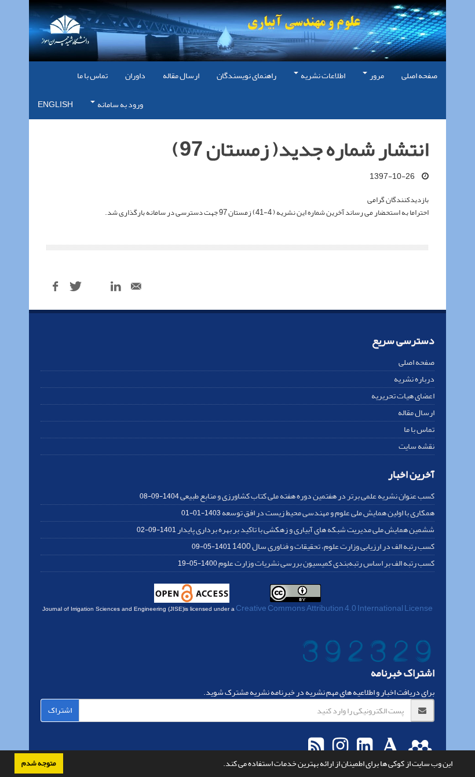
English (55, 104)
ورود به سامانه (119, 104)
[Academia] (389, 746)
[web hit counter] (366, 653)
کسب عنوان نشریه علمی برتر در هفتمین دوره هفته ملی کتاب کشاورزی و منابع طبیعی (307, 496)
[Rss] (316, 746)
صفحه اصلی (419, 75)
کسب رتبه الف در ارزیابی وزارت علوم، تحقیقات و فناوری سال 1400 (333, 546)
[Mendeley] (418, 746)
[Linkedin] (363, 746)
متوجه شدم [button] (38, 763)
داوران (135, 75)
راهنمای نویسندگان (246, 75)
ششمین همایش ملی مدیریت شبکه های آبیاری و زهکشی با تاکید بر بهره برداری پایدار (305, 529)
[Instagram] (339, 746)
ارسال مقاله (181, 75)
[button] (220, 765)
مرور (376, 75)
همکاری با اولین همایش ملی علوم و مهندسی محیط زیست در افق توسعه (328, 513)
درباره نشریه (414, 379)
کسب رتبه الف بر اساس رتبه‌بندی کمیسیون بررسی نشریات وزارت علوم (326, 563)
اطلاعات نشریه (322, 75)
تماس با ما (92, 75)
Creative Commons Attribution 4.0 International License (334, 608)
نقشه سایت (416, 446)
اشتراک (60, 710)
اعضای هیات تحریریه (402, 396)
